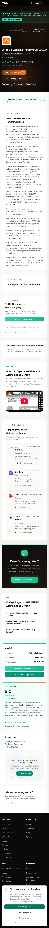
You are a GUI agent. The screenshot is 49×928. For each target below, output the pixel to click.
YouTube (20, 85)
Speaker (29, 837)
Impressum (30, 869)
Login (38, 3)
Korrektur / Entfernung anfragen (17, 726)
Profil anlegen (7, 877)
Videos (4, 841)
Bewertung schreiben (15, 79)
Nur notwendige (24, 912)
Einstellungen (24, 918)
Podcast (5, 845)
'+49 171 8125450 (11, 747)
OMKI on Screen (8, 837)
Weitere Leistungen (36, 653)
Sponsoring (6, 881)
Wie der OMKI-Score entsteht (15, 723)
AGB (28, 884)
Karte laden (26, 773)
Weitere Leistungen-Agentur (12, 53)
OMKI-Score (26, 62)
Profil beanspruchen (12, 19)
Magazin (5, 873)
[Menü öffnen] (45, 3)
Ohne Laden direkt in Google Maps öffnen (24, 778)
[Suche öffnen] (32, 3)
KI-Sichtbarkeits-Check (11, 869)
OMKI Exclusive (7, 833)
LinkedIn (6, 85)
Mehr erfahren (10, 803)
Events (28, 833)
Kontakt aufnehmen (13, 72)
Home (4, 30)
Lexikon (5, 849)
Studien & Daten (8, 853)
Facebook (30, 85)
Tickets (4, 829)
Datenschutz (31, 873)
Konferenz (6, 824)
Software (30, 824)
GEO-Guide (6, 857)
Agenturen (14, 30)
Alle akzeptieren (24, 907)
